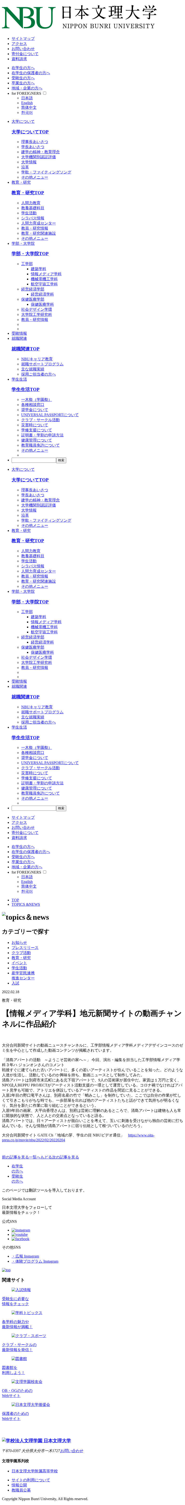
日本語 (27, 98)
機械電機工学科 (44, 279)
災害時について (34, 425)
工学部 (27, 264)
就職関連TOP (26, 348)
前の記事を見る (15, 1157)
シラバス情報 (32, 218)
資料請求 (19, 59)
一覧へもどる (40, 1157)
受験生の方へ (23, 78)
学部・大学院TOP (30, 253)
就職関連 (19, 338)
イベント (19, 963)
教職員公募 (21, 1490)
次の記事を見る (65, 1157)
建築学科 (38, 269)
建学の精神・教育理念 (40, 152)
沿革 (25, 167)
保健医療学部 (32, 299)
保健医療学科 (42, 304)
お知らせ (19, 943)
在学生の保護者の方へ (31, 73)
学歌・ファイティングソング (46, 172)
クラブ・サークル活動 (40, 420)
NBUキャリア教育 (37, 359)
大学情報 (29, 162)
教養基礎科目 (32, 208)
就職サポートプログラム (42, 364)
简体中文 (29, 107)
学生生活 (19, 379)
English (27, 103)
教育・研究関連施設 (38, 233)
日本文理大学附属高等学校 (35, 1471)
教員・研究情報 (34, 228)
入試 (15, 983)
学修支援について (36, 430)
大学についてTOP (30, 131)
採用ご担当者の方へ (38, 374)
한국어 (27, 112)
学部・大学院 (23, 243)
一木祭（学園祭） (36, 400)
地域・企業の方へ (27, 88)
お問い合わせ (23, 49)
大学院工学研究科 (36, 314)
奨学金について (34, 410)
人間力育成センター (38, 223)
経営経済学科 (42, 294)
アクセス (19, 44)
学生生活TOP (26, 389)
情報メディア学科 (46, 274)
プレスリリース (25, 948)
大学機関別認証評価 (38, 157)
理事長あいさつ (34, 142)
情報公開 (19, 1485)
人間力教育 (30, 203)
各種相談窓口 (32, 405)
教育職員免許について (40, 445)
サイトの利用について (31, 1480)
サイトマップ (23, 38)
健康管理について (36, 440)
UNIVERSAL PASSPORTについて (50, 415)
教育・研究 (21, 182)
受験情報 (19, 333)
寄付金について (25, 54)
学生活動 (29, 213)
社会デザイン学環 (36, 309)
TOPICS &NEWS (26, 904)
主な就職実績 (32, 369)
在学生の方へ (23, 68)
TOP (15, 900)
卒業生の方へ (23, 83)
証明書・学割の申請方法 (42, 435)
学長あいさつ (32, 147)
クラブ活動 (21, 953)
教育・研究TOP (28, 192)
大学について (23, 121)
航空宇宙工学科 (44, 284)
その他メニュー (34, 177)
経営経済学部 (32, 289)
